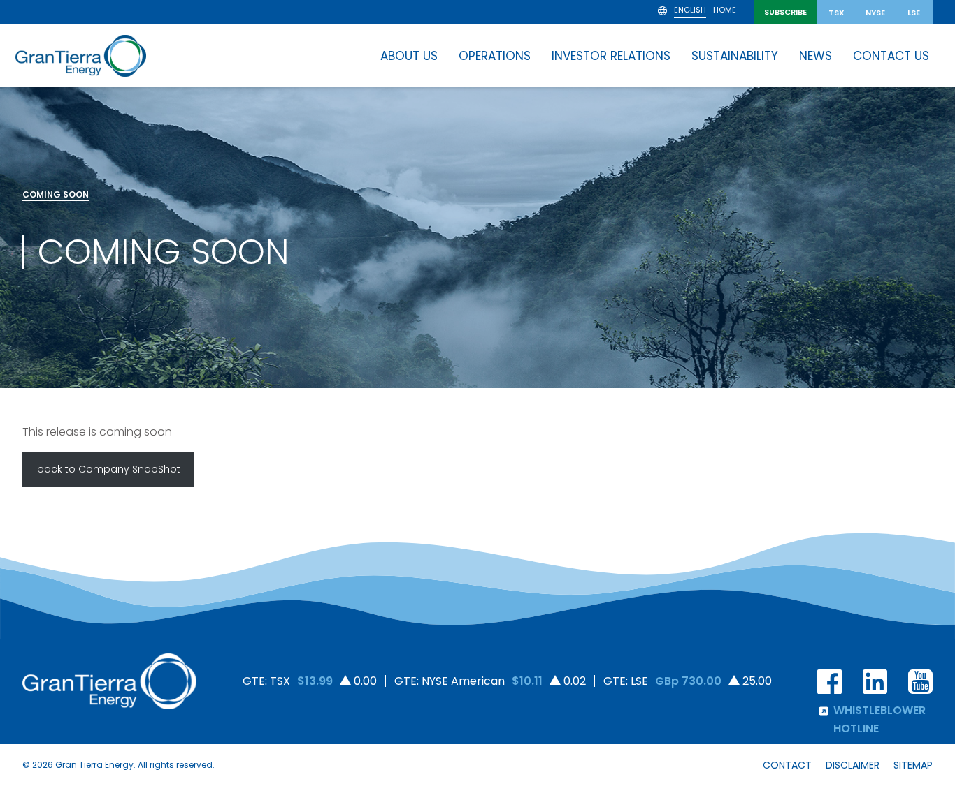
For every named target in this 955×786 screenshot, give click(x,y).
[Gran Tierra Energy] (80, 56)
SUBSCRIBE (785, 11)
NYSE (875, 12)
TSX (836, 12)
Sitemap (913, 765)
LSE (913, 12)
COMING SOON (55, 194)
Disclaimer (852, 765)
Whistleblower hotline (879, 719)
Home (724, 10)
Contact (787, 765)
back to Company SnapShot (108, 469)
